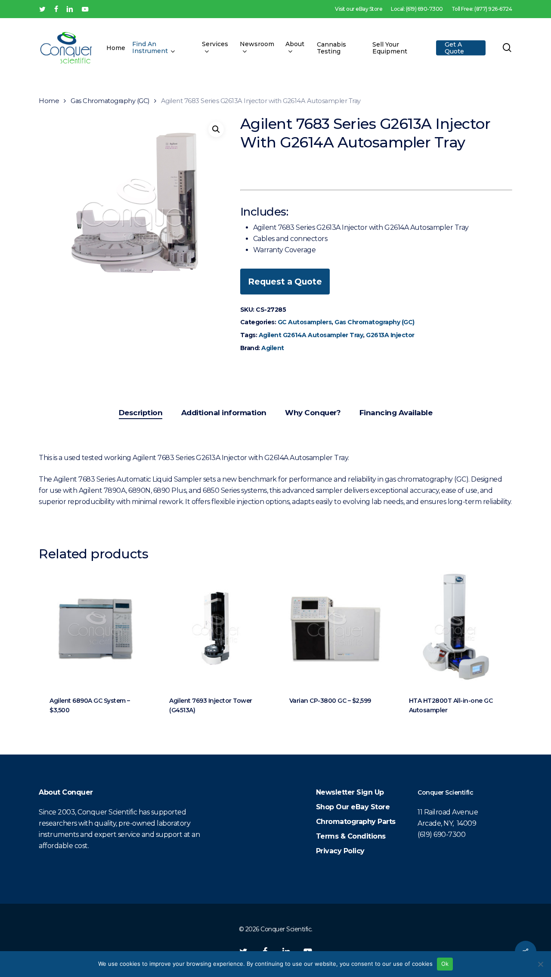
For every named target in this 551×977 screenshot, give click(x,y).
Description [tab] (141, 412)
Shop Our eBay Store (353, 807)
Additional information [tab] (223, 412)
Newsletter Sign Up (350, 792)
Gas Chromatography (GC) (110, 101)
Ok (445, 963)
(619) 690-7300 (441, 834)
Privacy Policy (340, 851)
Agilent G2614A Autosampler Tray (311, 335)
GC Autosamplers (305, 322)
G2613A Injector (390, 335)
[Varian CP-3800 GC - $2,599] (335, 628)
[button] (216, 129)
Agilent (272, 348)
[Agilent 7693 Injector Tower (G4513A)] (215, 628)
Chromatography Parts (356, 821)
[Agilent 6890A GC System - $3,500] (95, 628)
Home (49, 101)
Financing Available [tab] (396, 412)
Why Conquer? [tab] (313, 412)
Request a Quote (285, 281)
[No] (540, 964)
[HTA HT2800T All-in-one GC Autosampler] (455, 628)
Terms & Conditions (351, 836)
